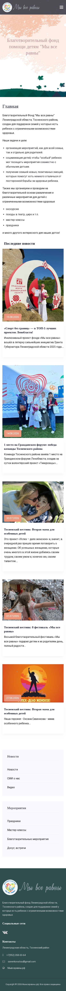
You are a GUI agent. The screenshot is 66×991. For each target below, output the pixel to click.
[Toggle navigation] (61, 7)
